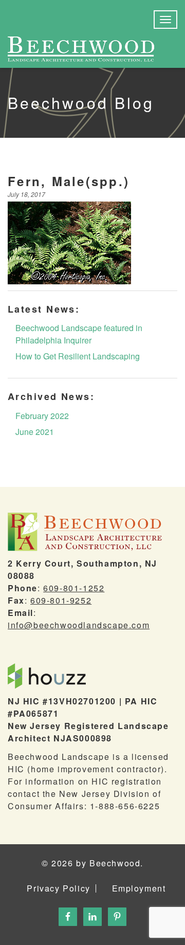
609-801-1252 (73, 588)
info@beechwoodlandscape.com (79, 625)
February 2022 (42, 416)
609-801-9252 (60, 600)
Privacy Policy (58, 888)
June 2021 (34, 432)
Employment (139, 888)
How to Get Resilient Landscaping (77, 356)
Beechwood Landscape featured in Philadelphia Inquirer (78, 334)
